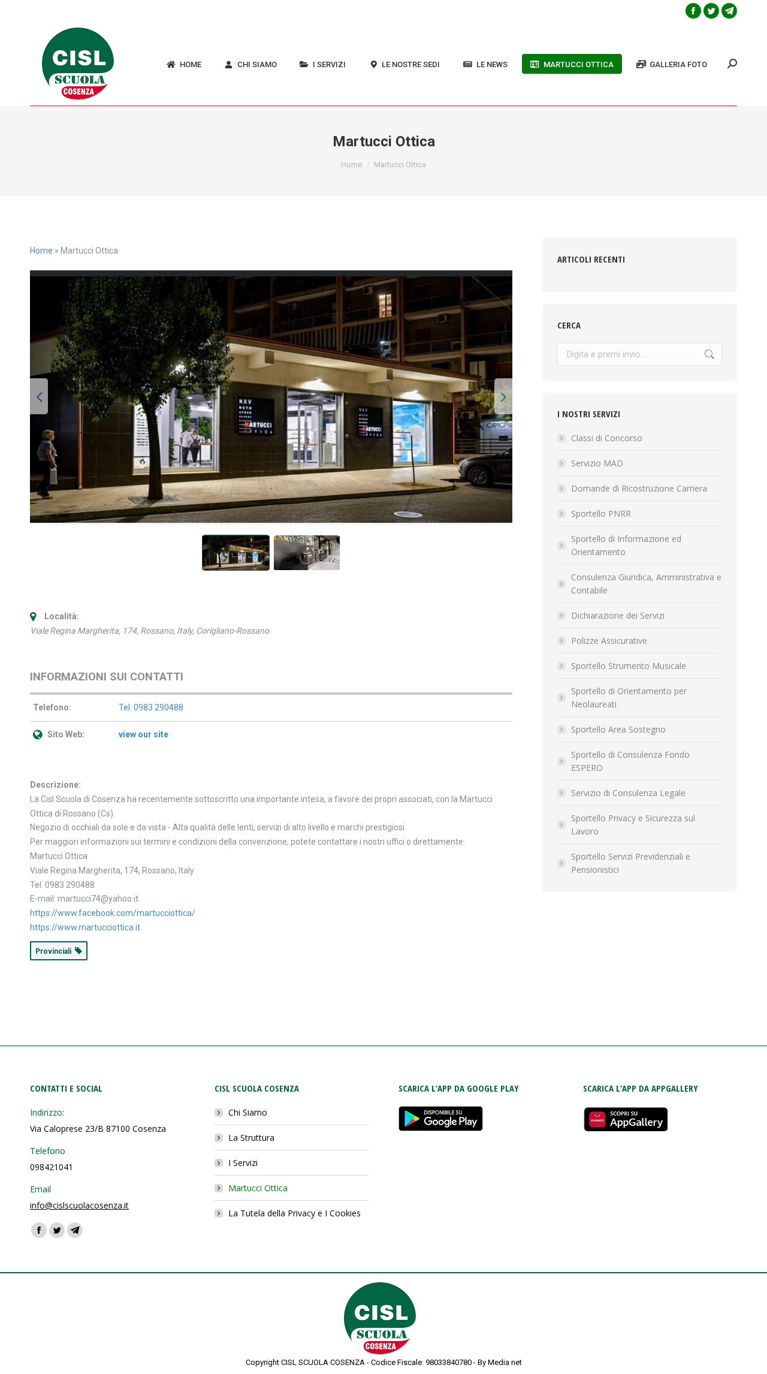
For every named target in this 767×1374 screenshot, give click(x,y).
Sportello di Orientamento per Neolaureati (629, 697)
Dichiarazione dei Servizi (618, 615)
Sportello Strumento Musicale (628, 665)
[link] (112, 913)
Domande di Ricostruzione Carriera (639, 488)
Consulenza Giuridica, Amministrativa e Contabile (646, 583)
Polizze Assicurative (609, 640)
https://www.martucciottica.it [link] (85, 927)
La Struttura (251, 1137)
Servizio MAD (597, 463)
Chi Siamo (247, 1112)
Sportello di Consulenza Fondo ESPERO (630, 761)
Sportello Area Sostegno (618, 729)
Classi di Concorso (606, 438)
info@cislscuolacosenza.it (79, 1205)
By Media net (500, 1362)
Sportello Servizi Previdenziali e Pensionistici (630, 863)
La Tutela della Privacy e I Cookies (294, 1213)
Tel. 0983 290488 (151, 707)
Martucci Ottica (258, 1188)
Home (41, 250)
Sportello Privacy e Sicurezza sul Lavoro (633, 824)
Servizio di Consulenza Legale (628, 793)
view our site (143, 734)
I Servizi (243, 1162)
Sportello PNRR (601, 513)
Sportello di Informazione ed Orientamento (626, 545)
